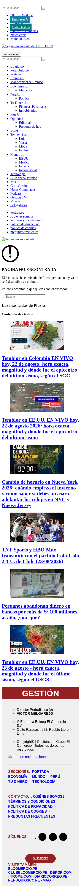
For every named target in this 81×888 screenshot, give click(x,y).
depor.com (60, 872)
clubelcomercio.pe (27, 872)
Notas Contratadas (22, 189)
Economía (17, 86)
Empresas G (20, 19)
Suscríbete (40, 858)
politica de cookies (23, 228)
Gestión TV (18, 197)
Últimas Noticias (21, 15)
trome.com (21, 876)
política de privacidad (25, 224)
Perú (13, 94)
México (24, 162)
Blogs (14, 130)
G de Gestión (21, 27)
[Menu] (3, 4)
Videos (15, 201)
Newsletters (18, 35)
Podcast (15, 193)
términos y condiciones (26, 220)
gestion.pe (17, 212)
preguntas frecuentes (24, 232)
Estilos (23, 150)
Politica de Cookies (27, 811)
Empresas (17, 23)
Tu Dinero (17, 103)
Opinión (16, 119)
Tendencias (18, 135)
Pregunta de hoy (30, 126)
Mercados (25, 90)
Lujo (22, 138)
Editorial (25, 122)
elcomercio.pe (22, 869)
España (24, 166)
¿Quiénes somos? (48, 796)
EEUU (24, 158)
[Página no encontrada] (18, 239)
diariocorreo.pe (50, 876)
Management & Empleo (26, 82)
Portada (15, 74)
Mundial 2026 (20, 39)
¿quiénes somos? (21, 216)
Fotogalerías (18, 205)
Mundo (15, 154)
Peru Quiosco (19, 70)
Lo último (17, 66)
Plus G (15, 114)
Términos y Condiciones (31, 801)
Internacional (28, 170)
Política (24, 98)
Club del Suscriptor (23, 178)
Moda (23, 146)
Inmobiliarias (28, 110)
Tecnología (17, 174)
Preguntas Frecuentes (31, 816)
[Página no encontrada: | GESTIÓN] (27, 46)
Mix (13, 182)
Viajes (23, 142)
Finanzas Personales (24, 31)
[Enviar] (43, 9)
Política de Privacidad (30, 806)
